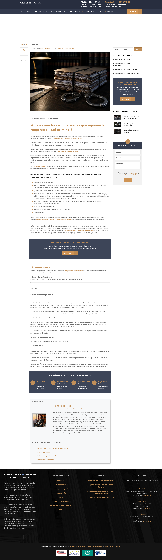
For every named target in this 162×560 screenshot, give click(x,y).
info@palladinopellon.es (116, 4)
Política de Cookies (95, 546)
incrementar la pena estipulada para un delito (68, 139)
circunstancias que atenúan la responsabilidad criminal (54, 220)
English (118, 546)
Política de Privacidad (125, 174)
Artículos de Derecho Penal (64, 48)
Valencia (6, 487)
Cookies (135, 174)
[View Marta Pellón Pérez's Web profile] (49, 428)
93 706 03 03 (97, 4)
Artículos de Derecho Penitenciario (126, 69)
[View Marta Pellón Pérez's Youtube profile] (49, 420)
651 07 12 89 (124, 2)
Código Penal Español (39, 166)
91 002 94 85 (94, 2)
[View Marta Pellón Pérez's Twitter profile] (49, 416)
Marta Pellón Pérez (45, 48)
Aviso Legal (133, 173)
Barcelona (30, 485)
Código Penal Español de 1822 (67, 151)
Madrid (24, 485)
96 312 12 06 (95, 6)
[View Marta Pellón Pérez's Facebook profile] (49, 412)
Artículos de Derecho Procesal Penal (127, 73)
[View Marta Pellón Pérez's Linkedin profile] (49, 424)
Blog (26, 44)
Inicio (22, 44)
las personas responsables (74, 271)
